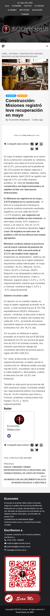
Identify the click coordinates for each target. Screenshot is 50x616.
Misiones (28, 458)
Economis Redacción (20, 119)
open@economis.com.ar (16, 550)
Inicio (7, 5)
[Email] (9, 436)
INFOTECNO (24, 9)
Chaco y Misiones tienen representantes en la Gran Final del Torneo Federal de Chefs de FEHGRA (25, 468)
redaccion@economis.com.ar (18, 543)
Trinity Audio (26, 135)
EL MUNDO (12, 9)
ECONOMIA (16, 5)
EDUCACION (37, 9)
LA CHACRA (39, 5)
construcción (16, 458)
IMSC (31, 612)
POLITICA (28, 5)
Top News (22, 96)
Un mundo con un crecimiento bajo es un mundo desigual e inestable (25, 479)
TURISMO (25, 14)
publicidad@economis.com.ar (18, 547)
